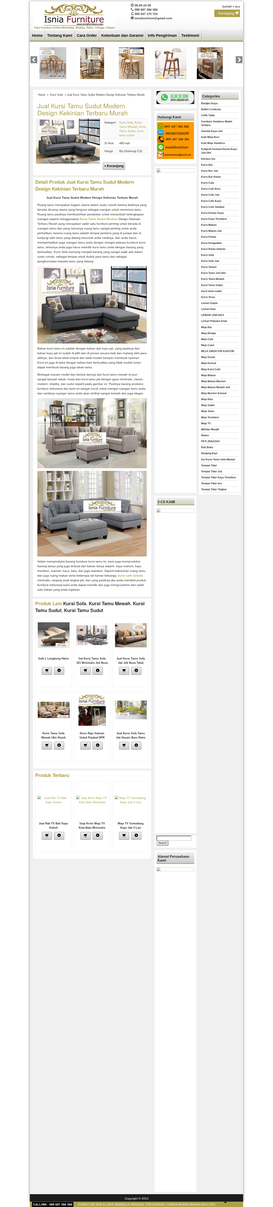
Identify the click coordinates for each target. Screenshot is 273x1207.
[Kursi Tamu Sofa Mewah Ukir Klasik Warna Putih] (54, 709)
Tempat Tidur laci (211, 483)
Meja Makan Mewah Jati (215, 387)
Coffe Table (208, 115)
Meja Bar (206, 327)
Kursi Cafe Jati (210, 194)
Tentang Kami (59, 35)
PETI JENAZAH (210, 441)
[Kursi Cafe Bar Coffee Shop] (210, 63)
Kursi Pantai (208, 236)
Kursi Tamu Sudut (212, 285)
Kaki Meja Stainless (213, 143)
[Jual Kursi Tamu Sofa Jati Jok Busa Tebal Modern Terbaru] (131, 635)
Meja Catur (207, 345)
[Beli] (47, 671)
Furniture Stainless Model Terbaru (216, 123)
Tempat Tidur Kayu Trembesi (218, 477)
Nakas (205, 435)
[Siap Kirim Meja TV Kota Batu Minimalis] (92, 800)
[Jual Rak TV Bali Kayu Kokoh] (54, 800)
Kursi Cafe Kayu (211, 201)
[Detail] (59, 671)
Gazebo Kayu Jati (211, 131)
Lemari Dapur (209, 303)
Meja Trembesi (210, 417)
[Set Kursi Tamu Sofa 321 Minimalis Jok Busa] (92, 635)
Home (37, 35)
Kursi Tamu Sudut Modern (99, 219)
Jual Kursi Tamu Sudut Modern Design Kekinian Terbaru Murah (82, 109)
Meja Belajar (208, 333)
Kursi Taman (208, 267)
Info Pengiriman (162, 35)
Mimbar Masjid (210, 429)
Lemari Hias (208, 309)
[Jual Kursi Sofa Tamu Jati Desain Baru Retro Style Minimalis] (131, 709)
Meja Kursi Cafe (211, 369)
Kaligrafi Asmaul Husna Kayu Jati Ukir (219, 151)
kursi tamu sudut (83, 610)
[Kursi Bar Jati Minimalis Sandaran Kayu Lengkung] (131, 63)
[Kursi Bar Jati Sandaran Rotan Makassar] (92, 63)
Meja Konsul (208, 363)
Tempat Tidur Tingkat (214, 489)
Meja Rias (207, 399)
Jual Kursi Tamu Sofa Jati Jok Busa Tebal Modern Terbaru (130, 663)
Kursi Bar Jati (209, 170)
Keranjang (226, 13)
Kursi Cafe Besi (210, 188)
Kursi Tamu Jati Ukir (213, 273)
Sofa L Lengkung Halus (53, 658)
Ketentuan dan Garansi (122, 35)
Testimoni (190, 35)
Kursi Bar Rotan (211, 176)
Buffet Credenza (211, 109)
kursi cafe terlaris (130, 575)
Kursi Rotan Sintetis (213, 249)
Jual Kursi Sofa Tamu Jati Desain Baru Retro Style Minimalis (130, 737)
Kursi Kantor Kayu (212, 212)
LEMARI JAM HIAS (212, 315)
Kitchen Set (208, 158)
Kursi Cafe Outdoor (213, 207)
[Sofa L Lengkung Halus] (54, 635)
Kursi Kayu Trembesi (214, 218)
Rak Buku (207, 447)
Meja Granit (208, 357)
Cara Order (87, 35)
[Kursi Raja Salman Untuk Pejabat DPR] (92, 709)
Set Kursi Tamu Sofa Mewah (218, 459)
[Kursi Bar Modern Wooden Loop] (171, 63)
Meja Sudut (208, 405)
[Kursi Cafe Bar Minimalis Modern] (52, 63)
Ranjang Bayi (209, 453)
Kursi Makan (208, 224)
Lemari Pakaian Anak (214, 321)
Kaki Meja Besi (210, 137)
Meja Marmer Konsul (213, 393)
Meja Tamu (207, 411)
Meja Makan (208, 375)
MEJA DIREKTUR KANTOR (217, 351)
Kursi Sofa (56, 94)
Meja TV (206, 423)
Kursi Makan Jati (211, 230)
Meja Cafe (207, 339)
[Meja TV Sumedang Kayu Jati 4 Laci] (131, 800)
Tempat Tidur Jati (211, 471)
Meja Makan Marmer (213, 381)
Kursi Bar (207, 164)
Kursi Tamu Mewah (109, 603)
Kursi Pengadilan (211, 243)
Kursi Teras (208, 297)
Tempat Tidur (209, 465)
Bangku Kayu (209, 103)
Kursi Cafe (207, 182)
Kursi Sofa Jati (210, 261)
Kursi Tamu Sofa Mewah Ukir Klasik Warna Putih (53, 737)
